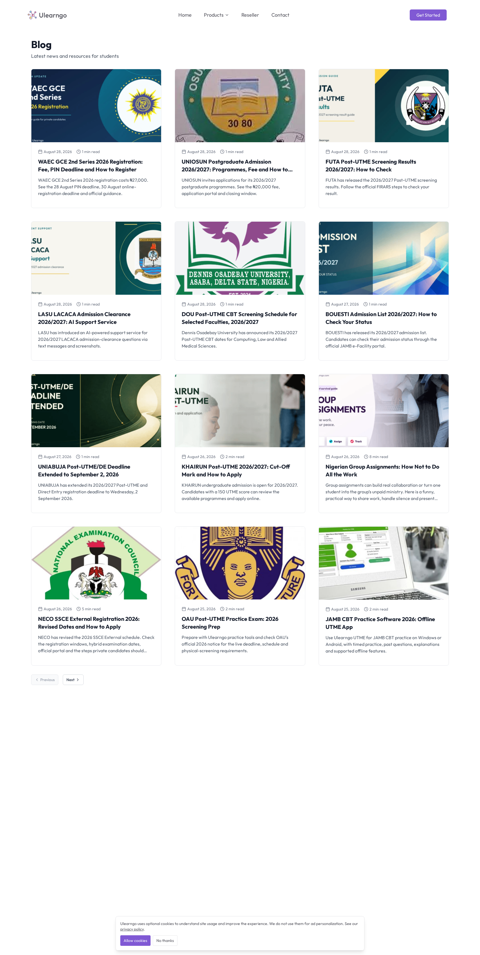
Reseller (250, 15)
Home (185, 15)
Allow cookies (135, 940)
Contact (280, 15)
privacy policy (132, 929)
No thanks (165, 940)
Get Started (428, 15)
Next (70, 679)
